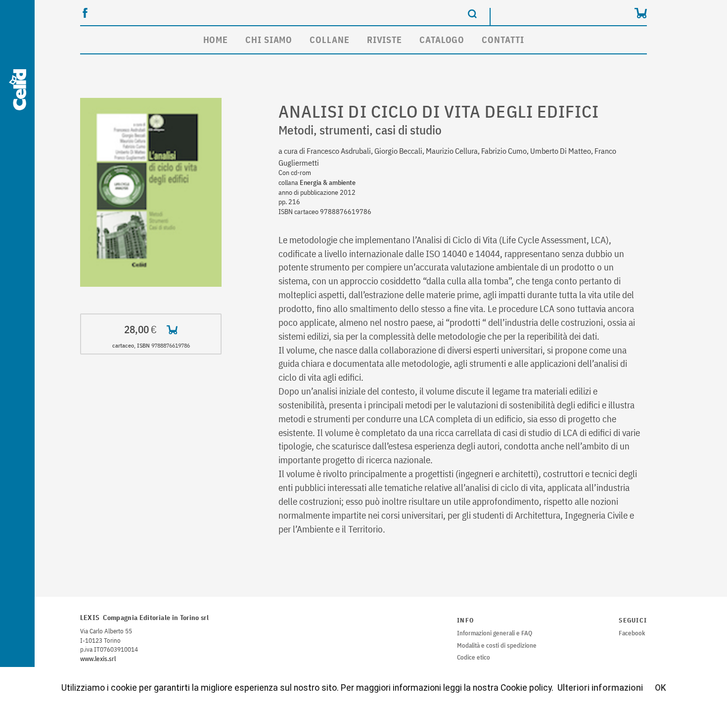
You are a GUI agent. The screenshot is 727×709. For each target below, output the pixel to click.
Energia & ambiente (328, 182)
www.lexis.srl (98, 659)
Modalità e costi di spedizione (497, 645)
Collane (329, 39)
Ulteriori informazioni (600, 688)
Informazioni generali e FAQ (494, 633)
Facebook (632, 633)
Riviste (384, 39)
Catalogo (441, 39)
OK (660, 688)
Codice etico (473, 657)
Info (465, 620)
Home (215, 39)
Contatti (503, 39)
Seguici (633, 620)
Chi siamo (268, 39)
